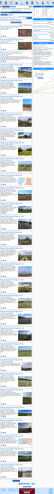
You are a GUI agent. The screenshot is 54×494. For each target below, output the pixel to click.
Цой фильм (35, 38)
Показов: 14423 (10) (13, 309)
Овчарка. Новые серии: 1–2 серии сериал (42, 23)
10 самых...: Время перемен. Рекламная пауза (43, 39)
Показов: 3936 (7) (13, 387)
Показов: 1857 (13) (13, 230)
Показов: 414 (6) (13, 462)
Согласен (27, 492)
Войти (30, 6)
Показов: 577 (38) (13, 156)
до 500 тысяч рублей (39, 74)
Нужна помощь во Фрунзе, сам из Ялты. (40, 47)
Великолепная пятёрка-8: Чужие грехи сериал (42, 31)
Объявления (6, 6)
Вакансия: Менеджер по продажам (40, 49)
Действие (10, 14)
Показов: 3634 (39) (13, 94)
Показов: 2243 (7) (13, 405)
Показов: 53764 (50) (13, 62)
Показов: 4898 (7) (13, 478)
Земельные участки (16, 10)
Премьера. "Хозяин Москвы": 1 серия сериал (42, 21)
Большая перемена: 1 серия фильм (40, 34)
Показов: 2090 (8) (13, 418)
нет (36, 71)
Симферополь (4, 14)
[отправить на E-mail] (3, 36)
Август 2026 (43, 6)
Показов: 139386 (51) (13, 37)
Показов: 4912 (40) (13, 112)
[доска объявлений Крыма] (1, 7)
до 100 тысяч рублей (39, 73)
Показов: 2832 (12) (13, 325)
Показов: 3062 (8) (13, 357)
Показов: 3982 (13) (13, 214)
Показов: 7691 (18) (13, 185)
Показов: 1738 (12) (13, 293)
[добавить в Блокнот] (1, 36)
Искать (29, 18)
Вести (34, 35)
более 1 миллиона (39, 76)
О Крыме (13, 6)
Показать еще (16, 480)
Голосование (43, 68)
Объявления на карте (16, 22)
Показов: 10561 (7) (13, 446)
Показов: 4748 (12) (13, 277)
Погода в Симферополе (27, 486)
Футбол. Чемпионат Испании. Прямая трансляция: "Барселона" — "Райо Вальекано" (42, 26)
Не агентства (29, 16)
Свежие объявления (43, 43)
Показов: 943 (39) (13, 78)
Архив (51, 77)
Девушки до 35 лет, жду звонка (39, 45)
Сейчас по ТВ (43, 19)
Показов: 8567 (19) (13, 201)
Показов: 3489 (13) (13, 246)
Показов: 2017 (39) (13, 172)
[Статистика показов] (5, 36)
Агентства (24, 16)
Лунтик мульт (36, 36)
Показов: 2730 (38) (13, 140)
